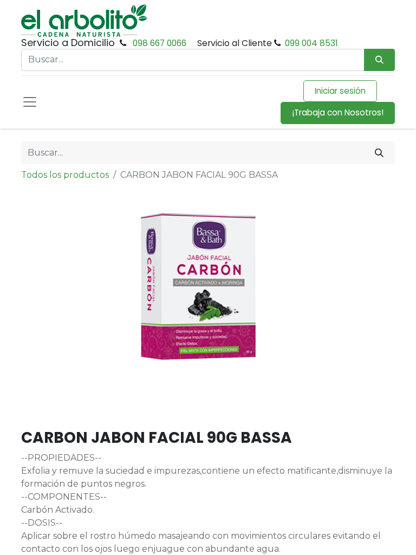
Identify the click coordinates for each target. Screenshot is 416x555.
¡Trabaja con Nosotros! (338, 112)
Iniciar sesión (340, 90)
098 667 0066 (159, 43)
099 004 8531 (311, 43)
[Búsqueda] (379, 60)
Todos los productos (65, 175)
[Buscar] (379, 152)
